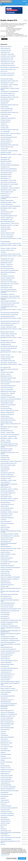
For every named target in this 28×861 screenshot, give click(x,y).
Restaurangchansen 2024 (5, 143)
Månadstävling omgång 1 (6, 750)
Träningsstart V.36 (4, 697)
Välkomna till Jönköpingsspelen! (7, 325)
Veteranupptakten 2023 (5, 159)
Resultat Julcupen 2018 (5, 658)
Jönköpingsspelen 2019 (5, 656)
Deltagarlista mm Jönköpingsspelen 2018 (9, 714)
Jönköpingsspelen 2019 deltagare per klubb (9, 638)
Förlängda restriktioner (5, 416)
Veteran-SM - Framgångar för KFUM (7, 278)
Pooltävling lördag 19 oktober (6, 569)
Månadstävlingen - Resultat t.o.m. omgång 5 (9, 498)
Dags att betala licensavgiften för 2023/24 (9, 137)
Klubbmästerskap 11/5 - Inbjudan (7, 82)
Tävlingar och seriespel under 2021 (7, 412)
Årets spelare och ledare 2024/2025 (7, 73)
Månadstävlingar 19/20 (5, 563)
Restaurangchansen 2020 (5, 541)
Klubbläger (3, 760)
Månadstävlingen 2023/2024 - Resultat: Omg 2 (9, 144)
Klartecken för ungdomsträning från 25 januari (9, 410)
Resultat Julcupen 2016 (9, 20)
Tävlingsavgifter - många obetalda (7, 54)
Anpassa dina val (5, 855)
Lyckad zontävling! (4, 148)
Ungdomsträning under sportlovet (7, 504)
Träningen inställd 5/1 (5, 800)
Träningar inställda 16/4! (5, 835)
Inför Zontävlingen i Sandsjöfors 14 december (10, 534)
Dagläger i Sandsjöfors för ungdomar (8, 688)
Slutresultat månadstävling (6, 784)
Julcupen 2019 (3, 525)
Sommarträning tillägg (5, 614)
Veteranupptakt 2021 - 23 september (8, 393)
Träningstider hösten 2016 (6, 821)
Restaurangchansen (4, 792)
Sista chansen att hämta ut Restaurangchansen (10, 312)
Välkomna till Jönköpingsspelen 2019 (8, 642)
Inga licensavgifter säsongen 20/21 (7, 400)
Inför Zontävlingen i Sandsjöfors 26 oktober (9, 561)
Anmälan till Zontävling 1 (5, 571)
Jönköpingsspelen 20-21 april (6, 110)
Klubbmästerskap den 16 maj (6, 285)
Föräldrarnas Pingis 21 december (7, 537)
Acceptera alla (22, 858)
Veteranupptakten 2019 (5, 580)
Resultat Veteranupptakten (6, 379)
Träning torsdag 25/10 (5, 744)
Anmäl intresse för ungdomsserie (7, 75)
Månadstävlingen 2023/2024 (6, 161)
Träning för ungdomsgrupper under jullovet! (9, 660)
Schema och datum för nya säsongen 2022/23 (10, 270)
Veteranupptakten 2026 (5, 52)
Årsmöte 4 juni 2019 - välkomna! (7, 606)
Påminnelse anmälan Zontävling (7, 78)
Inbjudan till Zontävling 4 (5, 502)
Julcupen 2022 (3, 231)
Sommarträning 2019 (5, 616)
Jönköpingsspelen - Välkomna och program (9, 84)
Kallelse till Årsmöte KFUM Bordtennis (8, 272)
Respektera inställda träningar (6, 421)
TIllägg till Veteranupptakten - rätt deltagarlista (10, 578)
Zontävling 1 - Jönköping (5, 163)
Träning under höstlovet (5, 679)
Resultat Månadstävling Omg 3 (7, 670)
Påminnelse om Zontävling (6, 152)
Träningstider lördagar (5, 457)
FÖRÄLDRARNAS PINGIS (5, 241)
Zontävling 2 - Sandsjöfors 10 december (8, 248)
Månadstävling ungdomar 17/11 (7, 675)
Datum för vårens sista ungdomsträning (8, 182)
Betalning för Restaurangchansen (7, 200)
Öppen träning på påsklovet (6, 839)
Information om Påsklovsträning (7, 718)
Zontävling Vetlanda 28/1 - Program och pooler (10, 223)
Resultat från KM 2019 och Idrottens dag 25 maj (10, 610)
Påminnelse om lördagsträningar (7, 474)
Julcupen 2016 (3, 804)
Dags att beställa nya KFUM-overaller (8, 360)
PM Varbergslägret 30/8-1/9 (6, 596)
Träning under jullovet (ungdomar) (7, 523)
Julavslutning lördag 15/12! (6, 672)
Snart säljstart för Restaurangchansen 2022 (9, 346)
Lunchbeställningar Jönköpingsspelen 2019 (9, 625)
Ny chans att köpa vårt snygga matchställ (9, 348)
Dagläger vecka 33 (4, 470)
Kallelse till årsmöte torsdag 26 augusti (8, 391)
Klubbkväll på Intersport (5, 819)
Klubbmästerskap (4, 708)
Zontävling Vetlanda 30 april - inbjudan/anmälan (10, 302)
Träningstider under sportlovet (6, 794)
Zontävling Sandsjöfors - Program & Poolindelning (10, 133)
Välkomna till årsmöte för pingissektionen (9, 703)
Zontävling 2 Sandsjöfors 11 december (8, 342)
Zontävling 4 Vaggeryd (5, 101)
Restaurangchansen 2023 (5, 213)
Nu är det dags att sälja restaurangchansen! (9, 807)
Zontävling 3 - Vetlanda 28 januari (7, 234)
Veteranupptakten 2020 (5, 459)
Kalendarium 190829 (4, 586)
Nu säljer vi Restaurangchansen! (7, 108)
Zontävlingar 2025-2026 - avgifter (7, 57)
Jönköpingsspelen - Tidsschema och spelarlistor (10, 187)
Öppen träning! (3, 828)
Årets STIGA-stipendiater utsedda (7, 268)
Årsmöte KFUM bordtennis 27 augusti (8, 465)
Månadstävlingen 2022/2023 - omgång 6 (8, 202)
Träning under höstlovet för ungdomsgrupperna (10, 434)
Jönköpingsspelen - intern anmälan (7, 95)
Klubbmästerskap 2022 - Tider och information (10, 283)
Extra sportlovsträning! (5, 406)
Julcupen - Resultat (4, 116)
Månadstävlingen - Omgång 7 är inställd (8, 480)
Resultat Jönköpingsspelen (6, 779)
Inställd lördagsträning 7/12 (6, 546)
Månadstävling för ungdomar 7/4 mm (8, 716)
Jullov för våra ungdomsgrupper (7, 236)
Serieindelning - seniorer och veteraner (8, 56)
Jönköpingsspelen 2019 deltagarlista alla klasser (10, 640)
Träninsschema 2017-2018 (6, 758)
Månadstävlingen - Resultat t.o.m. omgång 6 (9, 489)
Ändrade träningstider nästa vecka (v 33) (8, 463)
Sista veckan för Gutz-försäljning (7, 372)
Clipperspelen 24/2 (4, 102)
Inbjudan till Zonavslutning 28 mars (7, 490)
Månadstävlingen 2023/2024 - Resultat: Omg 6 (9, 97)
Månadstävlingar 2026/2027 (6, 46)
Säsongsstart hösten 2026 (6, 50)
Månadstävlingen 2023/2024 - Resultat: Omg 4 (9, 112)
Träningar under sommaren (6, 771)
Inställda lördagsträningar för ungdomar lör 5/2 (10, 323)
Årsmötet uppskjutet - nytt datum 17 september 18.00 (11, 461)
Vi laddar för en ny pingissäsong (7, 389)
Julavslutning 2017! (4, 739)
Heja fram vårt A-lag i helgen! (6, 686)
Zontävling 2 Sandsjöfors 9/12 (6, 141)
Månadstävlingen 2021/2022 (6, 376)
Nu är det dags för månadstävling (7, 813)
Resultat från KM (4, 825)
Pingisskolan (3, 798)
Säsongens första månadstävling (7, 815)
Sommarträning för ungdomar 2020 (7, 472)
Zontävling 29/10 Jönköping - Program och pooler (10, 254)
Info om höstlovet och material (7, 746)
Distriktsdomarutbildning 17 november (8, 554)
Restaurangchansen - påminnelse (7, 99)
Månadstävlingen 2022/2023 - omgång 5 (8, 208)
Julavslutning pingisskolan (6, 229)
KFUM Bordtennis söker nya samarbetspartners (10, 165)
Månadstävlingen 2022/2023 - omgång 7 (8, 189)
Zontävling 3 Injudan (4, 125)
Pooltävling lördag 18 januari (6, 515)
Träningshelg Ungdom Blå (6, 344)
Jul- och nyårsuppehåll (5, 131)
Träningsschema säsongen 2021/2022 (8, 385)
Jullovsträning (3, 733)
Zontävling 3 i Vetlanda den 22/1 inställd (8, 327)
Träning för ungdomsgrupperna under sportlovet (10, 651)
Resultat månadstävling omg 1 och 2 (8, 674)
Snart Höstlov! (3, 252)
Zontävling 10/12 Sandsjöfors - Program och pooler (11, 243)
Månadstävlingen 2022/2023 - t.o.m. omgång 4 (10, 225)
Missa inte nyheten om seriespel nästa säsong (10, 67)
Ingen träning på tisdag (5, 765)
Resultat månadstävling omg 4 (6, 654)
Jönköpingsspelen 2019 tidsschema (8, 636)
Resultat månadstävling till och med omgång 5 (10, 790)
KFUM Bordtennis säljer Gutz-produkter (8, 378)
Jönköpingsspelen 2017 (5, 783)
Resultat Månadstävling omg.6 (6, 719)
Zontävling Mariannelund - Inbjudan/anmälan (9, 314)
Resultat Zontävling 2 (5, 529)
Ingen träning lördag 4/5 (5, 612)
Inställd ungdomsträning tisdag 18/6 (8, 603)
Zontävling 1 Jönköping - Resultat (7, 250)
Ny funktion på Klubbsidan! (6, 510)
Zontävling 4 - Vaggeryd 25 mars (7, 217)
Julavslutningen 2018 (5, 666)
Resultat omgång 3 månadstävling (7, 737)
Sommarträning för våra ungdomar (7, 276)
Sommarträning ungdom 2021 (6, 395)
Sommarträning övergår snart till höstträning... (9, 594)
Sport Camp (3, 844)
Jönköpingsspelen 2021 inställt (7, 402)
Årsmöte (2, 826)
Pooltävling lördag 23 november (7, 550)
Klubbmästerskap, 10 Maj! (6, 830)
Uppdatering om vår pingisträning (7, 414)
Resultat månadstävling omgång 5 (7, 723)
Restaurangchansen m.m (5, 740)
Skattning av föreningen (5, 823)
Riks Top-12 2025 (4, 71)
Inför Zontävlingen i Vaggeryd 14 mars (8, 492)
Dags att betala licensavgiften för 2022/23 (9, 215)
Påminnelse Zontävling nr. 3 (6, 120)
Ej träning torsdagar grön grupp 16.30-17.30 (9, 690)
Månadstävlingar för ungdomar (7, 448)
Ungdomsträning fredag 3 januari (7, 517)
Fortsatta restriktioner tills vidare (7, 418)
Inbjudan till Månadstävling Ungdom (8, 221)
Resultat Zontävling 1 (5, 556)
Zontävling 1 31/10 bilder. (5, 354)
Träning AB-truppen (4, 735)
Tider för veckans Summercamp (7, 387)
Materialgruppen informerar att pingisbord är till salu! (11, 608)
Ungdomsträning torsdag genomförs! (8, 476)
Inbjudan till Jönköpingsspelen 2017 (8, 788)
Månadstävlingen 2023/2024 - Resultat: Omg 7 (9, 80)
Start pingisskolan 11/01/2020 (6, 513)
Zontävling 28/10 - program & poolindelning (9, 150)
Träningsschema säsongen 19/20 (7, 584)
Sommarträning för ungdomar (6, 172)
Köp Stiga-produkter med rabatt (7, 260)
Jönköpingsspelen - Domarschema (7, 294)
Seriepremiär (3, 752)
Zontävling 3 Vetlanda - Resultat (7, 211)
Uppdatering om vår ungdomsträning (8, 397)
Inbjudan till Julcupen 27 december (7, 331)
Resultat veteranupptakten (6, 692)
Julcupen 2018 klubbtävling (6, 662)
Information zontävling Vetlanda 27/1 (8, 652)
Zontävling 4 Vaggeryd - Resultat (7, 191)
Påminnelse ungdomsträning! (6, 408)
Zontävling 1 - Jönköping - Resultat (7, 432)
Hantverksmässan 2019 (5, 559)
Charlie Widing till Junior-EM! (6, 496)
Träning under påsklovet (5, 482)
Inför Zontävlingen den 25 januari (7, 508)
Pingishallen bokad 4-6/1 (5, 122)
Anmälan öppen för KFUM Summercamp (8, 281)
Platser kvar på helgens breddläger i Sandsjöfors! (10, 681)
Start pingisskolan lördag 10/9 (6, 266)
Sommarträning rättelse (5, 468)
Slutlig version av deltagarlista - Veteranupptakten (10, 577)
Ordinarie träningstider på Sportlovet (8, 316)
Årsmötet (2, 763)
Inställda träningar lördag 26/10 (7, 557)
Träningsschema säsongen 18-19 (7, 699)
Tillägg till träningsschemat (6, 582)
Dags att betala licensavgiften (6, 279)
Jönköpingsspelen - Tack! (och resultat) (8, 180)
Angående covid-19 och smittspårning (8, 404)
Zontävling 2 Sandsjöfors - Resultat (7, 232)
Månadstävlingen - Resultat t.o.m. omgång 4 (9, 511)
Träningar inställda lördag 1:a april (7, 781)
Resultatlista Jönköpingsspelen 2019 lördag (9, 622)
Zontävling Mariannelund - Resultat (7, 304)
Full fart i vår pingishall (5, 383)
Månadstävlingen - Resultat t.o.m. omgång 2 (9, 426)
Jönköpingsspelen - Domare (6, 86)
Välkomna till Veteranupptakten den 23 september (10, 381)
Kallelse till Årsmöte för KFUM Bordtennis (9, 168)
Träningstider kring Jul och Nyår (7, 340)
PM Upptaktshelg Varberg (6, 701)
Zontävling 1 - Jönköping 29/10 (7, 264)
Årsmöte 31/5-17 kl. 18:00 (6, 767)
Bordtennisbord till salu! (5, 809)
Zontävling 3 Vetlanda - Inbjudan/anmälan (9, 333)
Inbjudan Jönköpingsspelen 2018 (7, 721)
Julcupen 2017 (3, 731)
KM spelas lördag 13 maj (5, 193)
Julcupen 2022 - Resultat (5, 227)
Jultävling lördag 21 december (6, 539)
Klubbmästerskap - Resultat (6, 176)
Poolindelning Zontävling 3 (6, 114)
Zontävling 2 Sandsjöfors (5, 350)
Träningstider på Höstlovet (6, 358)
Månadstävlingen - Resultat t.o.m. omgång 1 (9, 438)
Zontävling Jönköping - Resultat (7, 146)
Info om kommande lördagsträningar (8, 500)
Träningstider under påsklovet (6, 777)
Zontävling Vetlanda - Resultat (6, 287)
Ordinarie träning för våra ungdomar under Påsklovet (11, 399)
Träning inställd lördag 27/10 (6, 677)
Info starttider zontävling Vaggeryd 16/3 (8, 649)
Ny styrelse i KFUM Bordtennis (6, 761)
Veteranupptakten (4, 694)
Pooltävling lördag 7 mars (6, 494)
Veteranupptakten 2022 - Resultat (7, 258)
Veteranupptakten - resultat (6, 157)
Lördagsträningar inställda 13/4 (7, 624)
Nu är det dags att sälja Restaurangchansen (9, 668)
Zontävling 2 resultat (4, 127)
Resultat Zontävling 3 (5, 106)
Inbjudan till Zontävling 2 (5, 552)
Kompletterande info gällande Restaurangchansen (10, 206)
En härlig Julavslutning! (5, 729)
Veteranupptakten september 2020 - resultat (9, 443)
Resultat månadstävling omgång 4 (7, 727)
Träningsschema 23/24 (5, 166)
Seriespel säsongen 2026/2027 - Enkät (8, 69)
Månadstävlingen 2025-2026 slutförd (8, 65)
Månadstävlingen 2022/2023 (6, 262)
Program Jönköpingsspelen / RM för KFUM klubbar (11, 837)
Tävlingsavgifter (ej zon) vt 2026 (7, 59)
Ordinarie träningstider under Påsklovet (8, 301)
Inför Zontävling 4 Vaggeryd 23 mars (8, 93)
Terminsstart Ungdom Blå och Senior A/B (9, 170)
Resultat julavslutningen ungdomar (7, 664)
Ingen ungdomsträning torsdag (7, 430)
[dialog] (14, 853)
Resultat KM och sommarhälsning (7, 769)
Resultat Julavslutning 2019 (6, 521)
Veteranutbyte (3, 210)
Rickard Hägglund (4, 748)
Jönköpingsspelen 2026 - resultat (7, 63)
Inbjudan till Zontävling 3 (5, 527)
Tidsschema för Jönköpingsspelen (7, 712)
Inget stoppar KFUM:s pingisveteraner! (8, 420)
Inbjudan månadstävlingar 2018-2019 (8, 696)
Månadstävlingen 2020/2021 (6, 450)
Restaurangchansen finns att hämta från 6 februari (10, 321)
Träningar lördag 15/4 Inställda (7, 775)
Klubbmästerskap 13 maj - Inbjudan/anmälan (9, 184)
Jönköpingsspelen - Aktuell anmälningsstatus (10, 91)
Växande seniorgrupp (5, 195)
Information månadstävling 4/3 (7, 204)
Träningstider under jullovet (6, 805)
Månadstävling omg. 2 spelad (6, 742)
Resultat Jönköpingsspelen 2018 (7, 710)
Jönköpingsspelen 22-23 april (6, 219)
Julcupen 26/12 (4, 123)
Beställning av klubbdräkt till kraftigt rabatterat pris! (11, 567)
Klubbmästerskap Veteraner (6, 174)
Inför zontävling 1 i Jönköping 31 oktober (9, 362)
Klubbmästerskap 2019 (5, 618)
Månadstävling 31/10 (5, 428)
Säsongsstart (3, 756)
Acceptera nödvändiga (11, 858)
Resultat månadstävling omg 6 (6, 647)
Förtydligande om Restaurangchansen (8, 118)
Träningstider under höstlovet (6, 811)
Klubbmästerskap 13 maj (5, 178)
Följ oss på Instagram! (5, 467)
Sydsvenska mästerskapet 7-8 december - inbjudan (11, 548)
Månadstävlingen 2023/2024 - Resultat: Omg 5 (9, 104)
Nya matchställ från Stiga (5, 367)
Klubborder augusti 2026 (5, 48)
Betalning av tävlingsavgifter (6, 135)
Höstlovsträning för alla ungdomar (7, 565)
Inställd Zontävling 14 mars (6, 487)
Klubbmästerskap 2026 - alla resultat (8, 61)
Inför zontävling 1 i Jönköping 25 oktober (9, 436)
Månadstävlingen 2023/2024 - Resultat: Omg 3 (9, 129)
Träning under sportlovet (5, 725)
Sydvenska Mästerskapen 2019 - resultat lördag (10, 535)
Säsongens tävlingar (5, 455)
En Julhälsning (3, 519)
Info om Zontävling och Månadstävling (8, 786)
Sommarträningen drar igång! (6, 598)
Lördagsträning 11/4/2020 (6, 478)
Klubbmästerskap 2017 (5, 773)
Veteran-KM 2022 (4, 274)
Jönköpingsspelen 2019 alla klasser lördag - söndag (11, 620)
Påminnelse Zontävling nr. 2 (6, 139)
